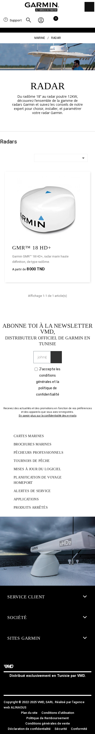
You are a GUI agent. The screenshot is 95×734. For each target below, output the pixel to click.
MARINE (39, 38)
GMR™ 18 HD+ (31, 248)
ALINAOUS (18, 707)
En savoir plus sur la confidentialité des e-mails (47, 415)
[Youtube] (58, 685)
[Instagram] (47, 685)
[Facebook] (36, 685)
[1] (56, 357)
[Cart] (54, 20)
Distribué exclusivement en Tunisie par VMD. (48, 676)
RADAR (56, 38)
